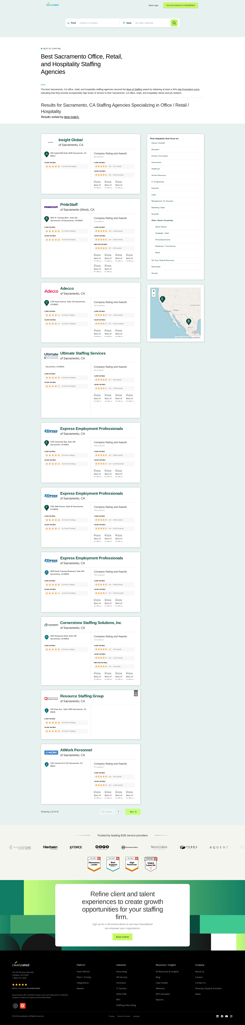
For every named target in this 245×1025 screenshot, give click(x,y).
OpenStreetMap (187, 337)
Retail (157, 252)
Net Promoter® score (188, 89)
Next (132, 812)
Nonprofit (154, 214)
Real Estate (155, 267)
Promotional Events (162, 240)
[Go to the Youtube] (222, 1016)
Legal (153, 195)
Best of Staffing (134, 89)
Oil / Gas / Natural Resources (162, 260)
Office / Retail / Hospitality (162, 220)
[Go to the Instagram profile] (231, 1016)
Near (129, 23)
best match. (71, 117)
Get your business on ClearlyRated (181, 5)
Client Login (153, 5)
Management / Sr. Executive (162, 201)
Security (154, 273)
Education (155, 149)
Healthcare (155, 169)
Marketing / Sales (158, 207)
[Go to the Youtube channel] (226, 1016)
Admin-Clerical (161, 227)
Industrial (154, 188)
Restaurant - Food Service (165, 246)
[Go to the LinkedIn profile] (217, 1016)
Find (73, 23)
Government (156, 162)
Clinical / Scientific (158, 143)
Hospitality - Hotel (162, 233)
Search (174, 23)
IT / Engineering (157, 182)
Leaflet (178, 337)
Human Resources (158, 175)
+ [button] (154, 291)
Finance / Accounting (159, 156)
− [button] (154, 294)
